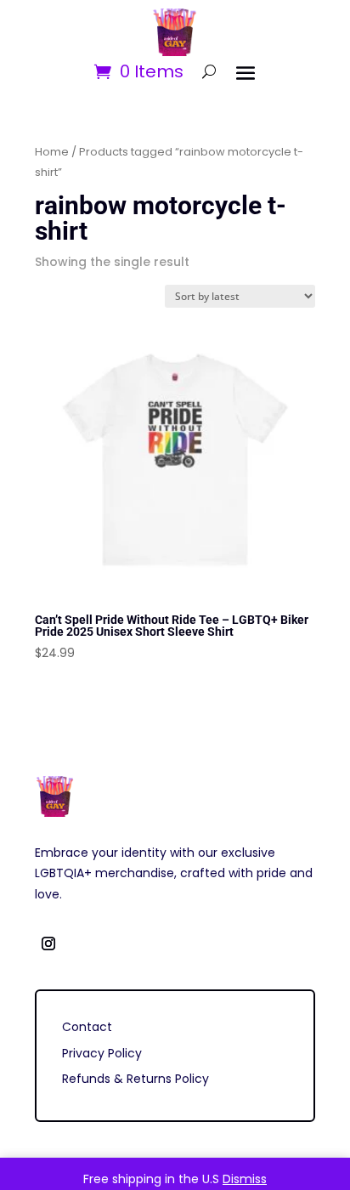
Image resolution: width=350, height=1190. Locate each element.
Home (52, 152)
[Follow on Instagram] (48, 943)
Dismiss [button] (245, 1178)
